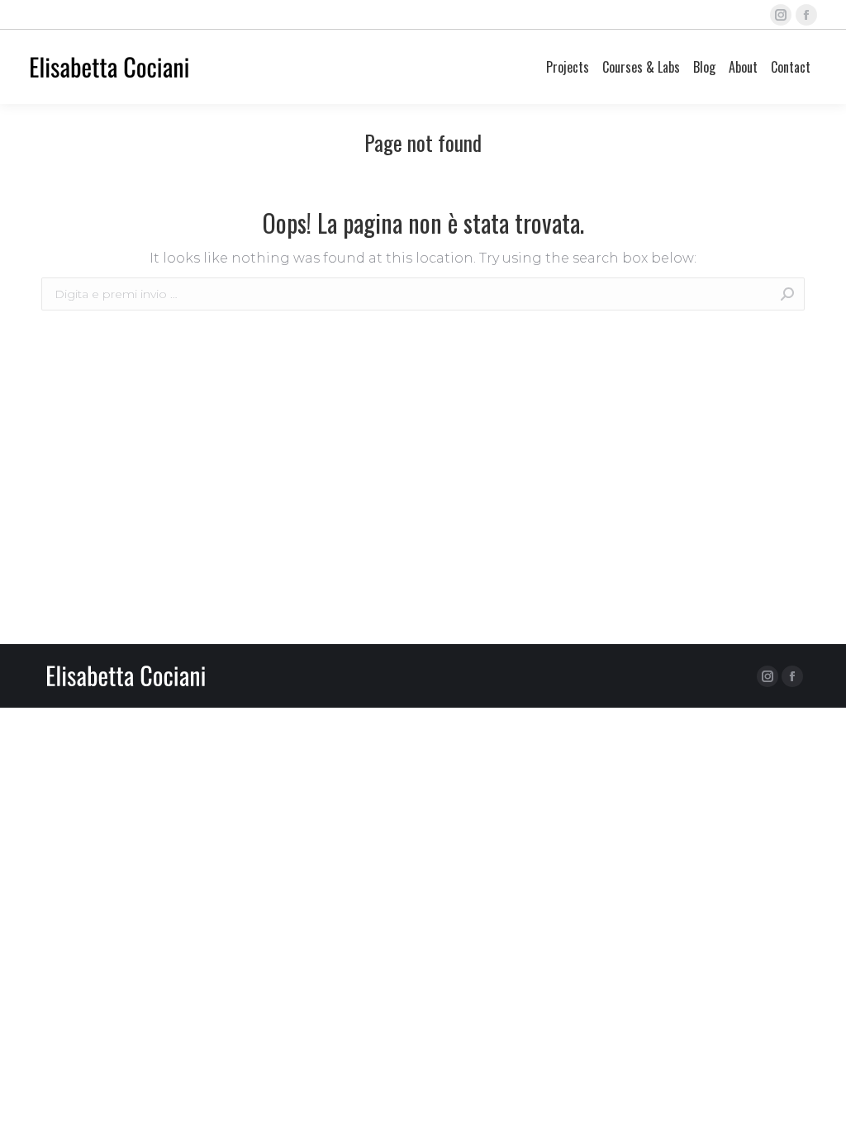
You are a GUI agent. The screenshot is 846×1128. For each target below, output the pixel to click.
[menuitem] (567, 67)
